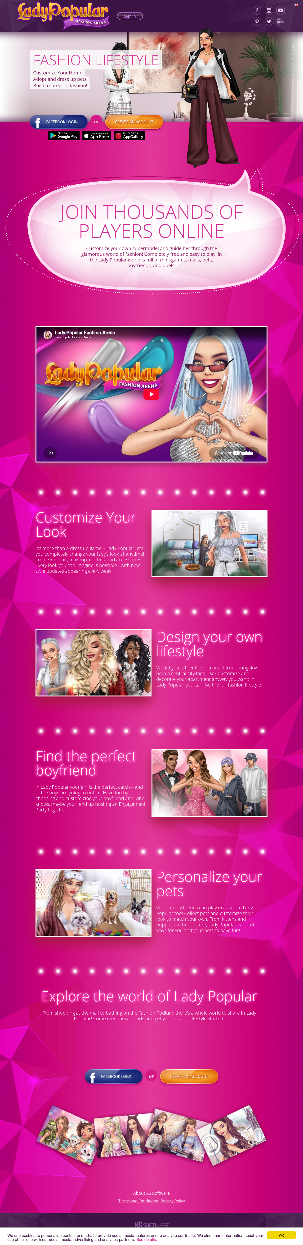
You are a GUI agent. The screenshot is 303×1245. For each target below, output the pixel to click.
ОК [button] (281, 1235)
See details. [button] (146, 1239)
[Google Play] (64, 135)
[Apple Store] (96, 135)
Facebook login (62, 121)
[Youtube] (282, 10)
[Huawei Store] (129, 135)
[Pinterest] (257, 21)
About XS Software (151, 1193)
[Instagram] (269, 10)
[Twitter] (269, 21)
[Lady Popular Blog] (282, 21)
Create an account (134, 121)
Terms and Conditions (138, 1201)
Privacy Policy (173, 1201)
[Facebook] (257, 10)
